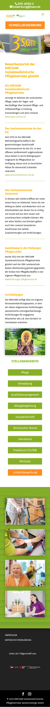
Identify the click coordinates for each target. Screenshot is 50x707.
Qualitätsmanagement (25, 394)
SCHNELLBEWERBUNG (25, 25)
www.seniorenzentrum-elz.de (19, 175)
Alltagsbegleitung (25, 405)
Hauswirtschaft (25, 417)
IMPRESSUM (11, 635)
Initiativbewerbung (25, 472)
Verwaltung (25, 383)
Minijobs (25, 461)
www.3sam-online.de (15, 116)
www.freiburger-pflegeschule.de (21, 279)
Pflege (25, 372)
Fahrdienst (25, 439)
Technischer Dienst (25, 428)
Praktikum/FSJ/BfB (25, 450)
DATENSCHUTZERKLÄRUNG (18, 640)
